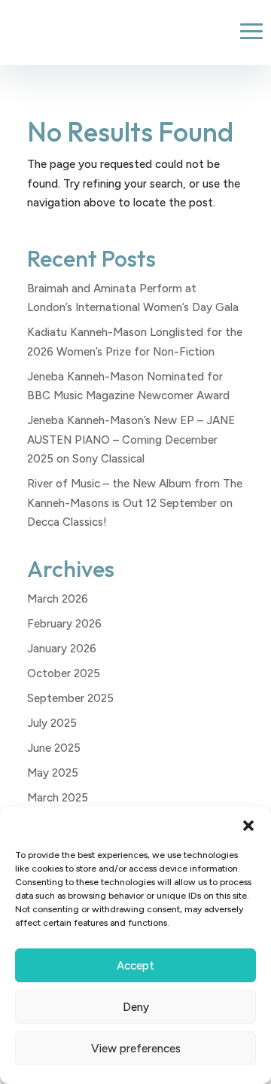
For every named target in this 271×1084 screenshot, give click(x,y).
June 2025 (54, 748)
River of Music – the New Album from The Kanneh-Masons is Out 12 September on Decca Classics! (134, 503)
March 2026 (57, 599)
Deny (136, 1007)
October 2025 (63, 673)
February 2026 (64, 624)
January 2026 (61, 648)
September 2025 (70, 698)
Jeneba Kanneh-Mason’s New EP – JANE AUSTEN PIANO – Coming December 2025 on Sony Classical (131, 440)
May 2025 (52, 773)
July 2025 (52, 723)
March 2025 (57, 798)
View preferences (136, 1048)
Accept (135, 966)
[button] (248, 825)
